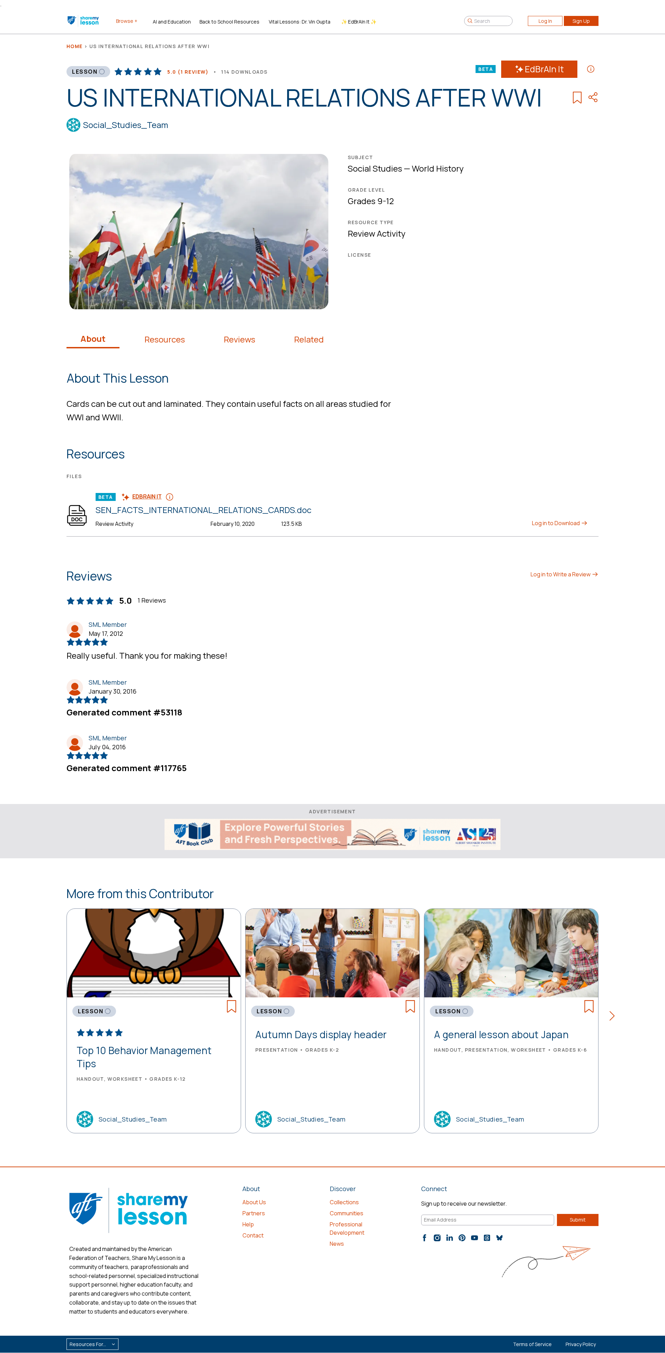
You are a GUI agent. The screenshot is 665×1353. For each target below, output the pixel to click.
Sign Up (581, 21)
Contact (253, 1235)
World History (438, 168)
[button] (614, 1017)
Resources (164, 339)
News (337, 1243)
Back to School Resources (229, 21)
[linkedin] (449, 1237)
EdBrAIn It (544, 69)
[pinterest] (462, 1237)
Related (309, 339)
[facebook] (424, 1237)
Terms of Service (532, 1344)
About (93, 338)
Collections (344, 1202)
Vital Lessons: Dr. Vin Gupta (299, 21)
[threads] (487, 1237)
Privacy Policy (581, 1344)
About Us (254, 1202)
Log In (545, 21)
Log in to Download (556, 523)
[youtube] (474, 1237)
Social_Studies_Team (125, 124)
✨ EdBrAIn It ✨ (358, 21)
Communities (346, 1213)
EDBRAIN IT (147, 496)
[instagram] (437, 1237)
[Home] (83, 21)
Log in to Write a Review (561, 574)
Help (248, 1224)
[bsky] (499, 1237)
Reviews (239, 339)
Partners (253, 1213)
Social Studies (375, 168)
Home (74, 46)
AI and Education (172, 21)
